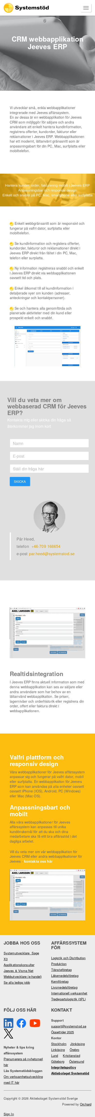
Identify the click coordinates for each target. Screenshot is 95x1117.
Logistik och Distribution (68, 958)
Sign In (9, 1114)
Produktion (58, 963)
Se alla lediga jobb (17, 982)
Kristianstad (71, 1055)
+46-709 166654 (45, 546)
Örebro (74, 1049)
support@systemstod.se (68, 1026)
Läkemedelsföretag (64, 975)
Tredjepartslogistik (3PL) (68, 999)
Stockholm (58, 1043)
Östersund (76, 1061)
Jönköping (77, 1043)
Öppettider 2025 (62, 1032)
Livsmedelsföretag (64, 987)
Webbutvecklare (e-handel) (23, 976)
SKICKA (20, 481)
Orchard (85, 1104)
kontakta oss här (38, 861)
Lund (54, 1055)
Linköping (58, 1049)
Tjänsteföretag (61, 969)
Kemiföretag (59, 981)
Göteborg (57, 1061)
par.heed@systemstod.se (52, 553)
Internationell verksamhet (69, 993)
